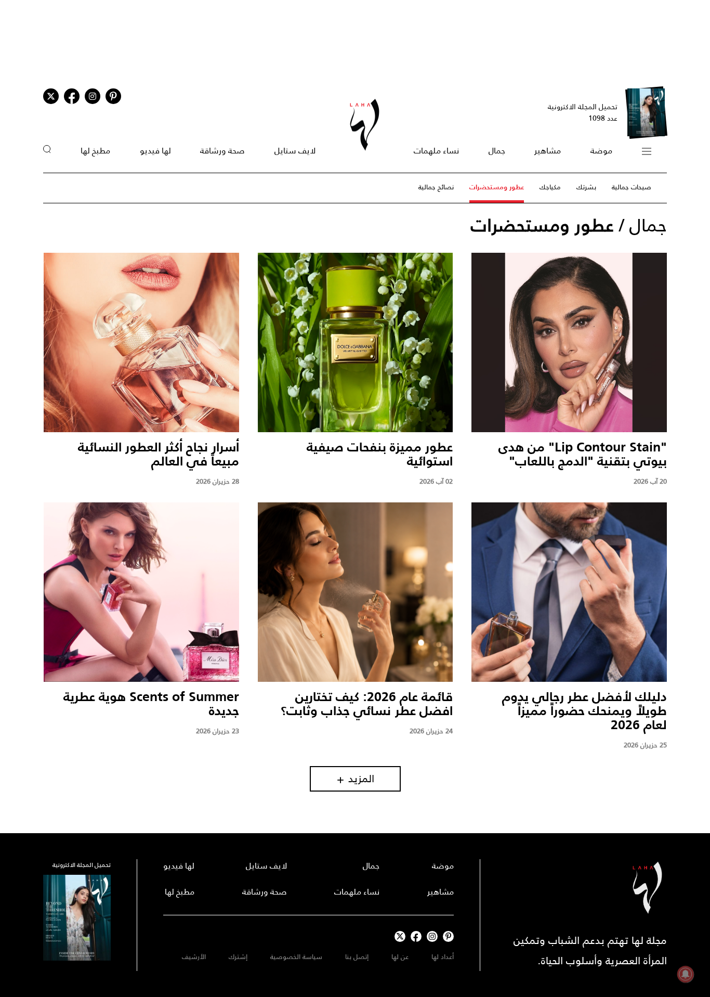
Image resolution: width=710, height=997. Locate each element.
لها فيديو (155, 150)
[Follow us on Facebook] (416, 936)
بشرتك (586, 187)
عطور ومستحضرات (496, 187)
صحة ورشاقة (222, 150)
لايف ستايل (294, 150)
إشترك (238, 956)
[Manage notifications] (685, 974)
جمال (497, 150)
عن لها (400, 956)
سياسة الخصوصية (296, 956)
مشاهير (547, 150)
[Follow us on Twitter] (51, 96)
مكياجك (550, 187)
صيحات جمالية (631, 187)
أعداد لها (442, 956)
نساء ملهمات (436, 150)
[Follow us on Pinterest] (113, 96)
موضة (601, 150)
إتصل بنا (357, 956)
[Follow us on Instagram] (92, 96)
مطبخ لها (95, 150)
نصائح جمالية (436, 187)
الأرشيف (194, 956)
